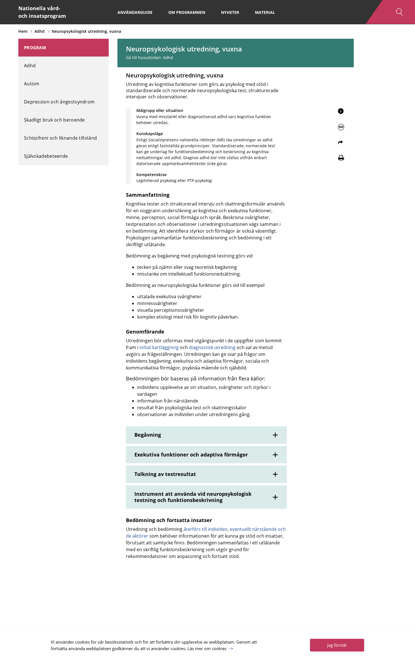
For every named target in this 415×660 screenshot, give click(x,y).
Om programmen (186, 12)
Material (265, 12)
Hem (22, 31)
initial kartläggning (159, 347)
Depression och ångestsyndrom (59, 102)
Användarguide (134, 12)
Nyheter (230, 12)
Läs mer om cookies (206, 648)
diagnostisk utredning (212, 347)
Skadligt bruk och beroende (54, 120)
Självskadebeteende (46, 156)
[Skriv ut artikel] (341, 158)
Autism (32, 84)
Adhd (39, 31)
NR (341, 127)
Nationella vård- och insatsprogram (42, 12)
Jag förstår (337, 645)
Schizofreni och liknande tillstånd (60, 138)
